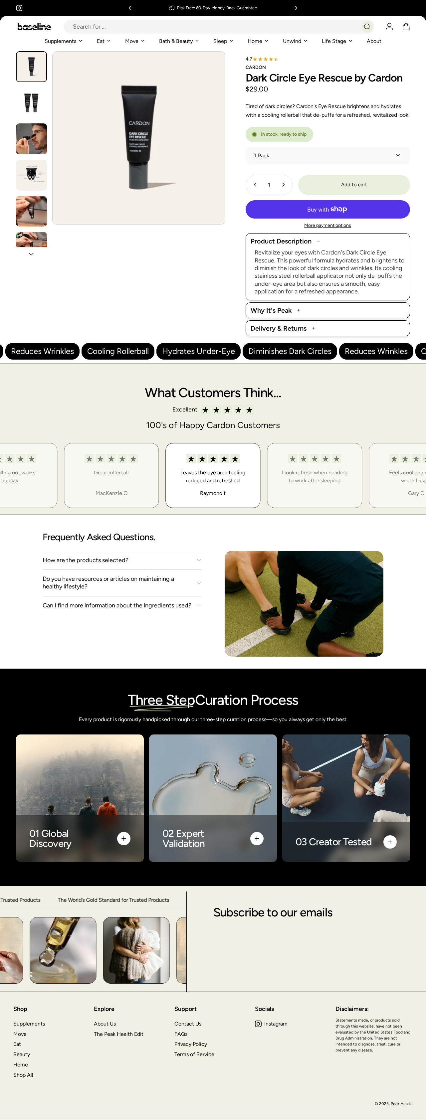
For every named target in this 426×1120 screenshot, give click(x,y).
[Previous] (131, 8)
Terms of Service (194, 1054)
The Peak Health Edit (118, 1034)
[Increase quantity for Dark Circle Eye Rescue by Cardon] (285, 184)
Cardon (256, 67)
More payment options (327, 225)
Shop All (23, 1075)
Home (20, 1064)
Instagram (276, 1024)
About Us (105, 1024)
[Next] (295, 8)
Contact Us (187, 1024)
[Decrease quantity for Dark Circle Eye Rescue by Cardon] (253, 184)
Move (20, 1034)
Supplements (29, 1024)
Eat (17, 1044)
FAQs (180, 1034)
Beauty (21, 1054)
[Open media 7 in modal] (139, 138)
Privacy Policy (190, 1044)
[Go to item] (31, 66)
